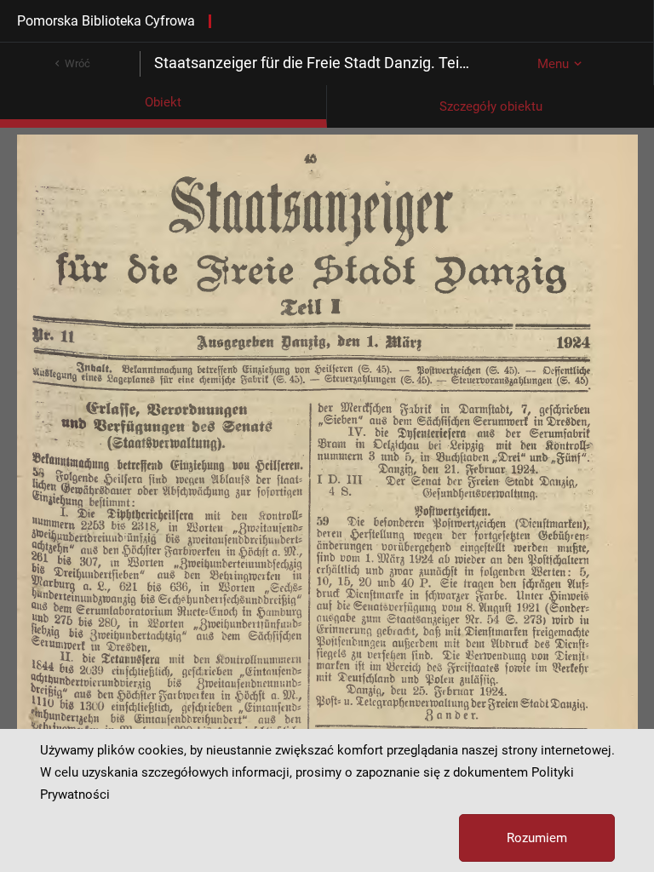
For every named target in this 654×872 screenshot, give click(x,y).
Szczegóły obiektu (490, 106)
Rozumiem (537, 838)
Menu (553, 64)
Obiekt (163, 102)
